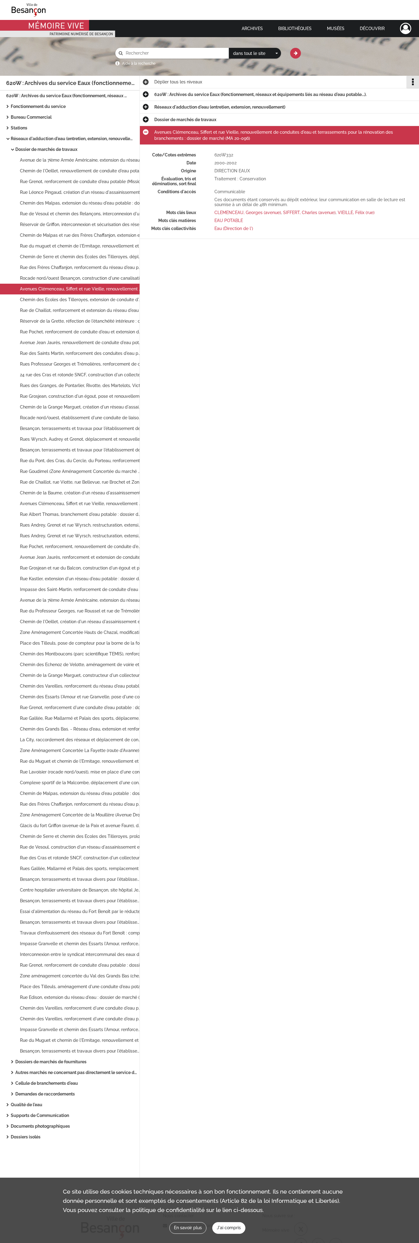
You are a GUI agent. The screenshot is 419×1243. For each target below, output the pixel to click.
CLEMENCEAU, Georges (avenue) (247, 212)
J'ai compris (229, 1227)
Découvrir (372, 28)
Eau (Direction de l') (233, 228)
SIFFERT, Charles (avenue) (309, 212)
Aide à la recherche (139, 63)
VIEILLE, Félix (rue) (356, 212)
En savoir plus (188, 1227)
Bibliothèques (295, 28)
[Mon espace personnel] (405, 28)
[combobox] (255, 53)
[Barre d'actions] (413, 82)
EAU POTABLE (228, 220)
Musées (335, 28)
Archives (252, 28)
